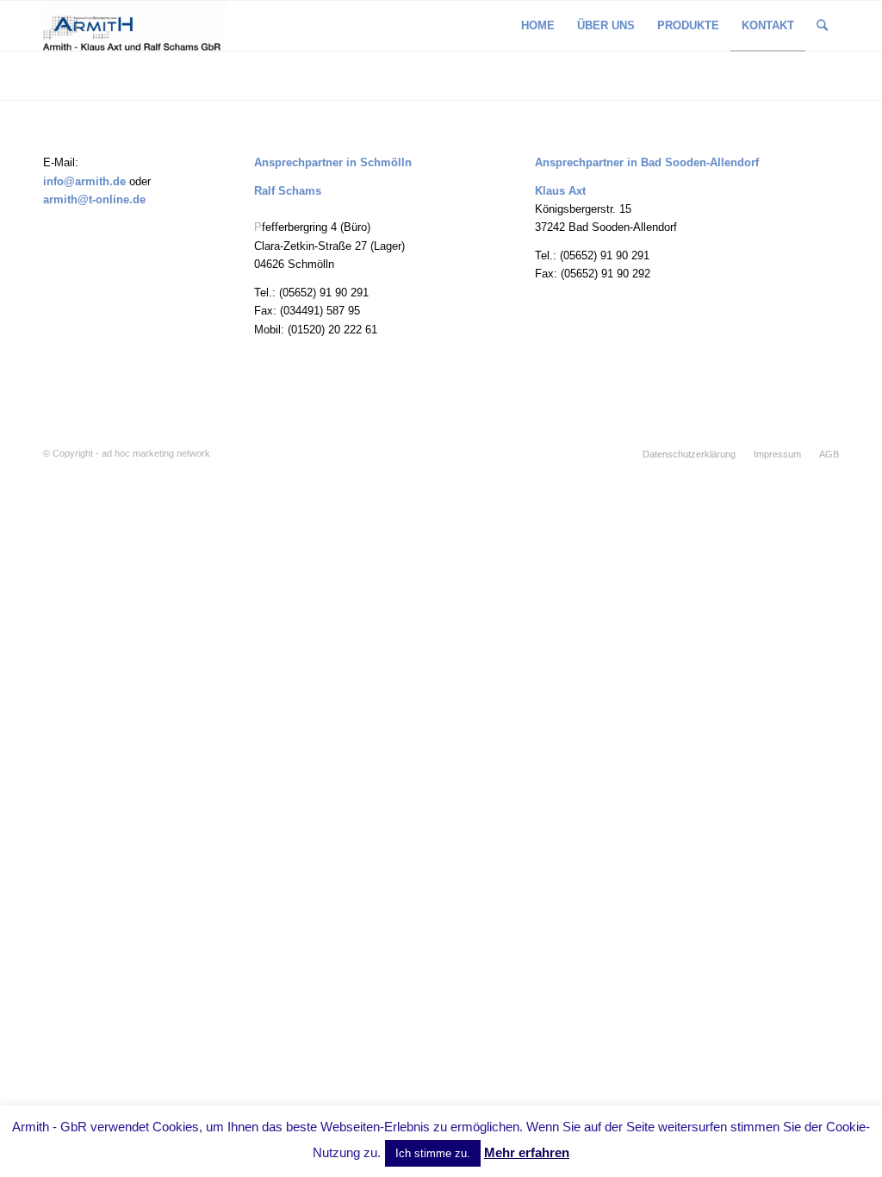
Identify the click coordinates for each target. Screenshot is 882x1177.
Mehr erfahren (526, 1152)
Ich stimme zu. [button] (432, 1153)
